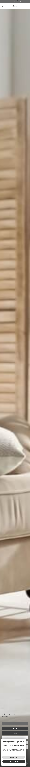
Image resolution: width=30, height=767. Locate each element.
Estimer (15, 733)
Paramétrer (13, 757)
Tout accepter (14, 761)
